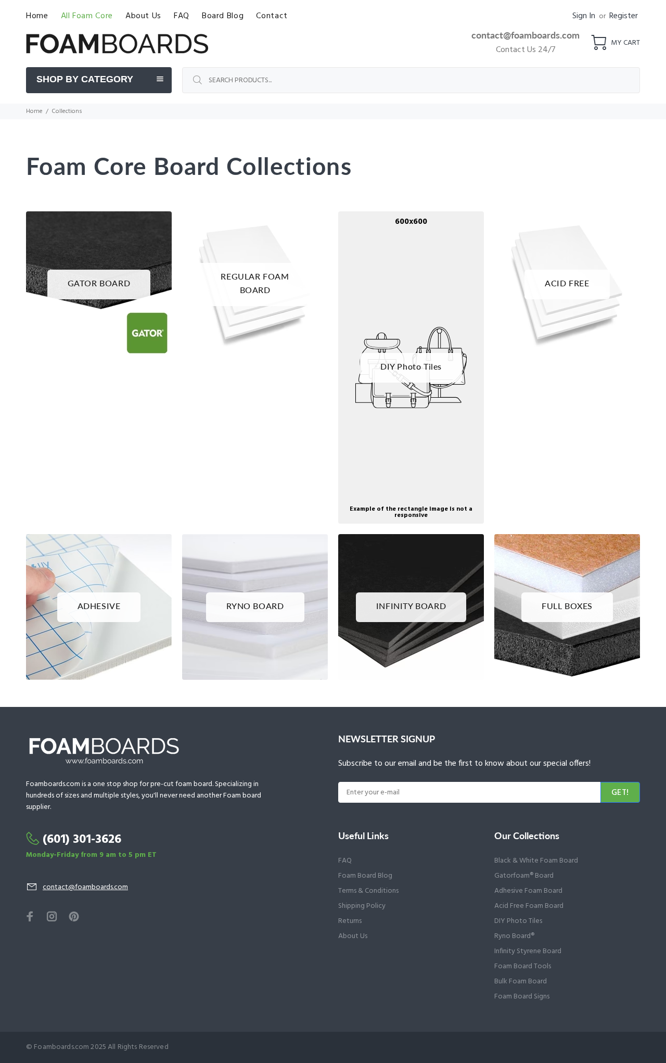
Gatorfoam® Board (524, 876)
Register (623, 16)
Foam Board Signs (521, 997)
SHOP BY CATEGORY (84, 79)
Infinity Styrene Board (527, 951)
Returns (350, 921)
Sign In (583, 16)
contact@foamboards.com (525, 35)
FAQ (345, 861)
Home (34, 111)
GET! (620, 793)
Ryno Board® (514, 936)
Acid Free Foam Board (528, 906)
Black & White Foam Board (536, 861)
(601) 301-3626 (82, 840)
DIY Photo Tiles (518, 921)
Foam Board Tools (522, 966)
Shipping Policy (362, 906)
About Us (352, 936)
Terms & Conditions (368, 891)
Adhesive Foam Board (528, 891)
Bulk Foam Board (520, 982)
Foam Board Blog (365, 876)
